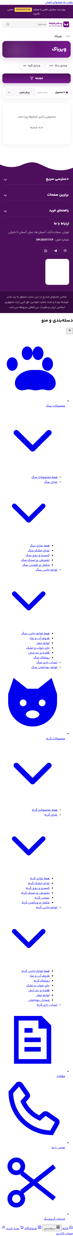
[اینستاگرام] (65, 251)
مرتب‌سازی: (42, 92)
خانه (68, 36)
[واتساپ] (46, 251)
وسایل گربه (31, 66)
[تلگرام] (55, 251)
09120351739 (23, 10)
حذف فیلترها (36, 128)
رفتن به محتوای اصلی (59, 2)
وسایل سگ (58, 66)
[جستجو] (8, 24)
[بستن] (69, 331)
